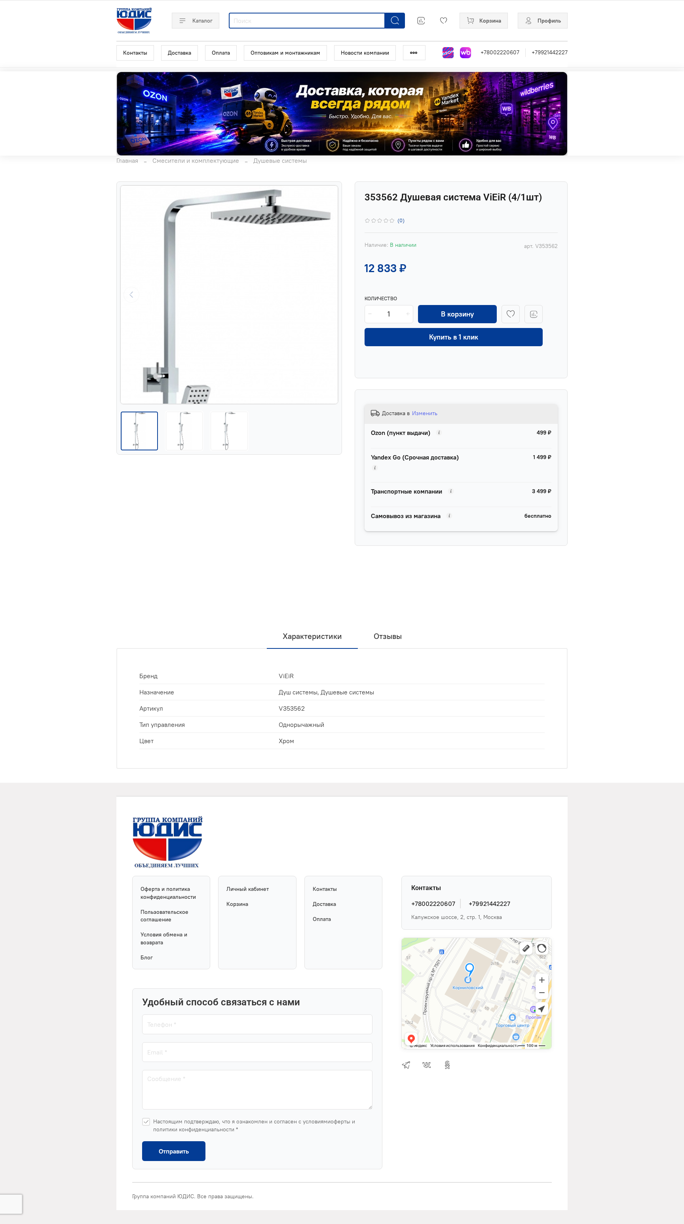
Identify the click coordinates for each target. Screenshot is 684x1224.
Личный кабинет (247, 888)
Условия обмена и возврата (164, 938)
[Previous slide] (131, 295)
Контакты (135, 52)
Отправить (174, 1151)
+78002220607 (500, 52)
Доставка (179, 52)
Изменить (424, 413)
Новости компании (365, 52)
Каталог (202, 20)
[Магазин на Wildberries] (465, 53)
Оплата (221, 52)
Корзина (237, 904)
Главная (127, 160)
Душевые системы (280, 160)
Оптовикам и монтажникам (285, 52)
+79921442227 (550, 52)
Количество (381, 298)
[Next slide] (327, 295)
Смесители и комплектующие (195, 160)
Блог (147, 957)
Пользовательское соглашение (164, 915)
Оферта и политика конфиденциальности (168, 892)
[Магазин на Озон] (448, 53)
